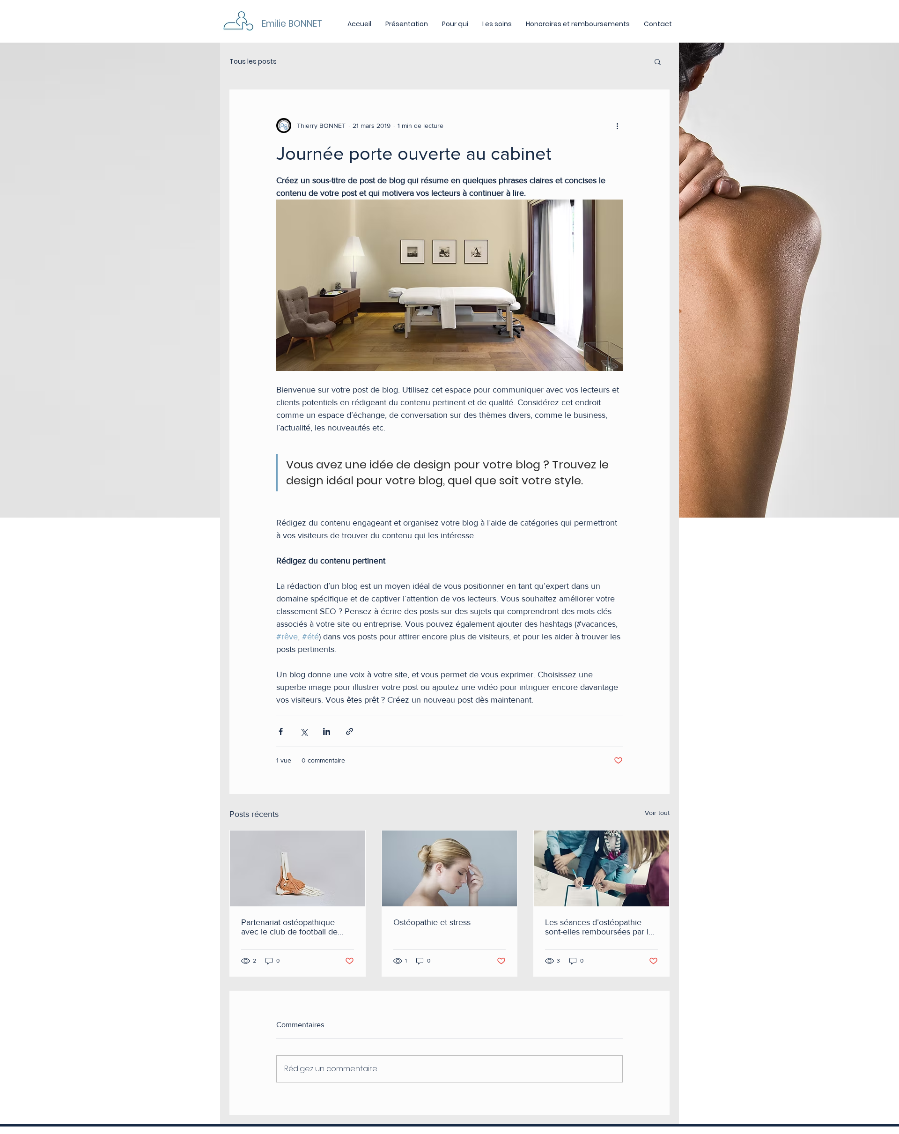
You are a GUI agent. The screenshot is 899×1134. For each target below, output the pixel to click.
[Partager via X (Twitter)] (303, 731)
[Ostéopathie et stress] (449, 868)
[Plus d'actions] (617, 125)
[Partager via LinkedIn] (326, 731)
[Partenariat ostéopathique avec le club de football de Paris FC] (297, 868)
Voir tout (657, 812)
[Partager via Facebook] (280, 731)
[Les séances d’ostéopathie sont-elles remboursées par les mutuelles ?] (601, 868)
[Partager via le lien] (349, 731)
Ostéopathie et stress (432, 922)
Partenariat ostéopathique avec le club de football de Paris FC (289, 927)
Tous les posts (253, 62)
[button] (657, 61)
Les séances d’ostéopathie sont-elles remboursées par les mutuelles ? (601, 927)
